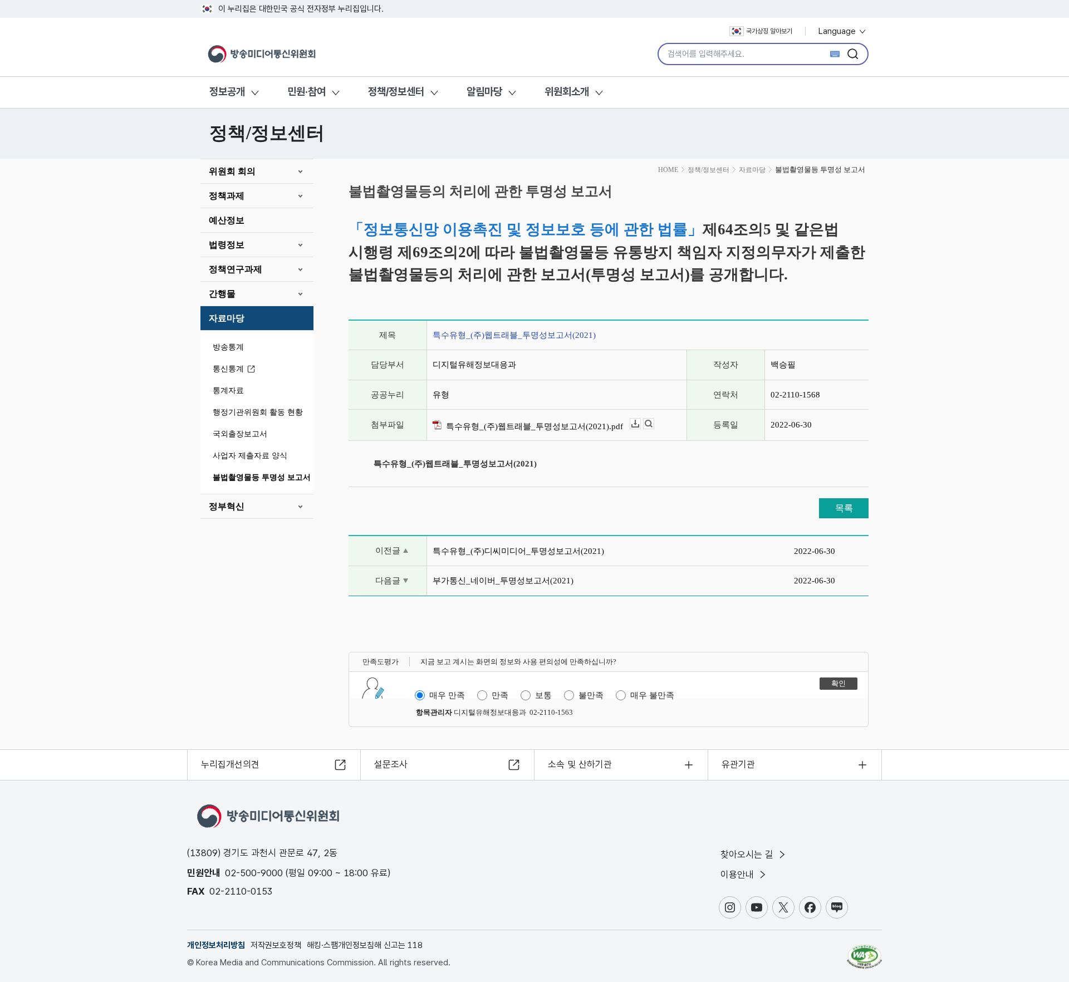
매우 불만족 (652, 695)
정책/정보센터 (396, 91)
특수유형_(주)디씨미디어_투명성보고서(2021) (518, 551)
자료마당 (226, 318)
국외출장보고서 (240, 434)
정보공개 (227, 91)
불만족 (591, 695)
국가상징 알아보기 (769, 31)
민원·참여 (306, 91)
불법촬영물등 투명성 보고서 (262, 477)
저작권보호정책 (276, 945)
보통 (543, 695)
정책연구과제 (235, 269)
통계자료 (228, 390)
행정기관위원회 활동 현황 (258, 412)
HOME (668, 170)
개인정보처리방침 (216, 945)
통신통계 (228, 369)
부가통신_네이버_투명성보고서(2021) (503, 580)
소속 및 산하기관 (580, 764)
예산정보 (226, 220)
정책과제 (226, 195)
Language (838, 31)
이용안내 (738, 874)
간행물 (222, 293)
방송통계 (228, 347)
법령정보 (226, 244)
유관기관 (738, 764)
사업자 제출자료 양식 (250, 455)
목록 (844, 508)
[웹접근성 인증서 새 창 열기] (864, 951)
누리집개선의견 (230, 764)
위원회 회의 (232, 171)
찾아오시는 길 (748, 854)
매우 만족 (447, 695)
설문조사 (391, 764)
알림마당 (484, 91)
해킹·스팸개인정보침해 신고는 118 (365, 945)
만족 (500, 695)
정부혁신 (226, 506)
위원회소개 (567, 91)
